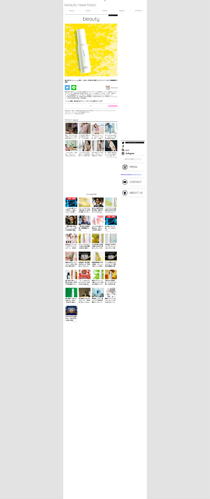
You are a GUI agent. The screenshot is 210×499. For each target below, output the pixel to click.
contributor (138, 11)
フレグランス (68, 112)
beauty (71, 11)
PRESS (133, 166)
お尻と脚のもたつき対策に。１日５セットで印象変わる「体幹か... (97, 154)
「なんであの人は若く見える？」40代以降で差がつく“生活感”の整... (85, 154)
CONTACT (136, 182)
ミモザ (79, 112)
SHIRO (91, 110)
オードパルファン (97, 110)
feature (105, 11)
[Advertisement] (91, 174)
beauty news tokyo (79, 113)
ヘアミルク (74, 112)
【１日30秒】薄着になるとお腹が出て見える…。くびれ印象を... (84, 137)
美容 (82, 112)
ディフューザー (106, 110)
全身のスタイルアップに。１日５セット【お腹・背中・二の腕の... (97, 137)
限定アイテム (86, 112)
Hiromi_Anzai (86, 110)
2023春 (77, 110)
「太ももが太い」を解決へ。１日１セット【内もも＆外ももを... (71, 154)
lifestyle (121, 11)
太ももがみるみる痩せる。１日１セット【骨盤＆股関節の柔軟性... (110, 137)
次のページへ (113, 106)
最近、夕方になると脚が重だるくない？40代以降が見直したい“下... (71, 137)
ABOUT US (136, 192)
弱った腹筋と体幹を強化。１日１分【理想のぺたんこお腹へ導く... (110, 154)
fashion (88, 11)
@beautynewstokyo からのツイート (131, 174)
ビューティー (113, 110)
